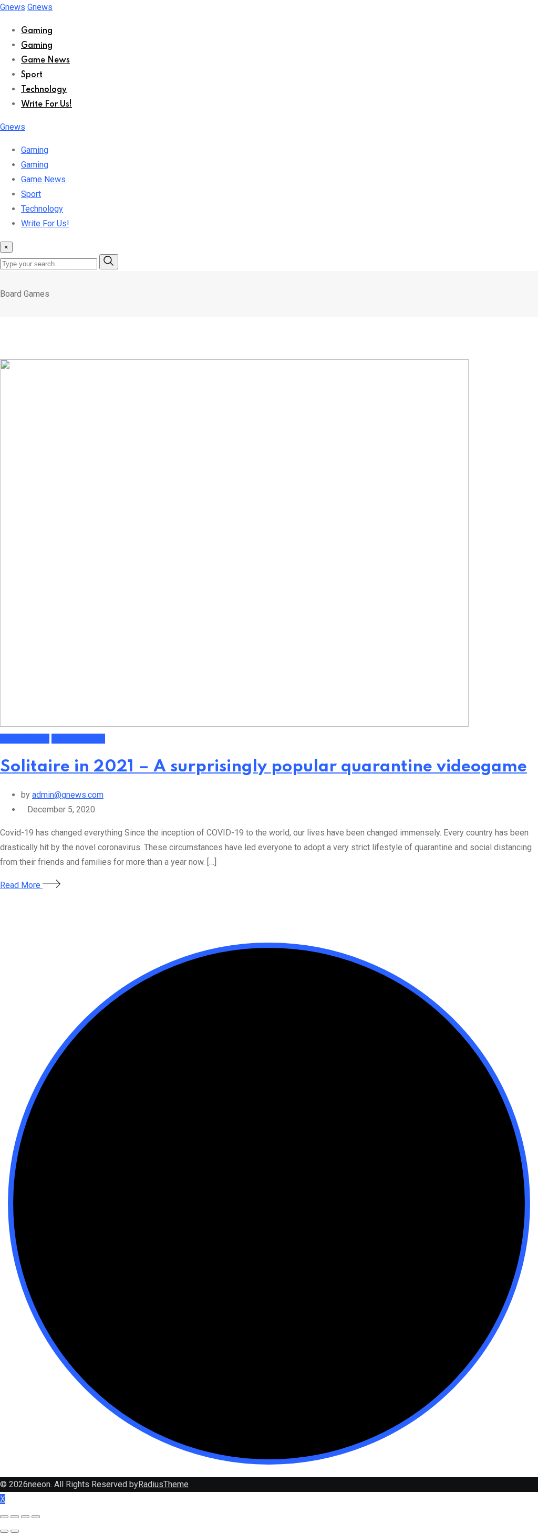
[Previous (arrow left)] (4, 1531)
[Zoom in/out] (36, 1516)
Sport (32, 75)
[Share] (15, 1516)
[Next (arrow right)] (15, 1531)
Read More (21, 885)
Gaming (37, 31)
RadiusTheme (163, 1484)
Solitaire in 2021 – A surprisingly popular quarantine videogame (263, 767)
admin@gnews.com (68, 795)
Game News (45, 60)
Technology (44, 90)
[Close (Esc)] (4, 1516)
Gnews (12, 7)
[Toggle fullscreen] (25, 1516)
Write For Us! (46, 104)
